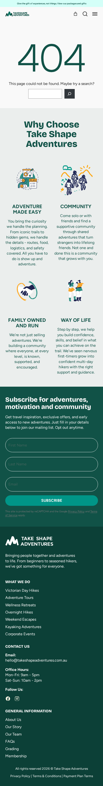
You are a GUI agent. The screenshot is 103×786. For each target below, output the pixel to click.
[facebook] (8, 698)
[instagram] (17, 698)
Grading (12, 749)
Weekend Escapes (20, 619)
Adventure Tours (19, 597)
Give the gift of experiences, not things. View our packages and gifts (51, 3)
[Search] (85, 14)
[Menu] (95, 14)
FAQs (10, 741)
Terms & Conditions (47, 776)
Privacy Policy (76, 511)
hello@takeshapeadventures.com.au (36, 660)
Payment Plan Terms (78, 776)
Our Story (13, 727)
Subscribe (51, 500)
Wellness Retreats (20, 605)
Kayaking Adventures (23, 626)
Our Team (13, 734)
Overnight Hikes (19, 612)
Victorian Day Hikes (22, 590)
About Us (13, 719)
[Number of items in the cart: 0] (75, 14)
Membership (16, 756)
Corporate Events (20, 634)
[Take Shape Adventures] (17, 14)
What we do (17, 582)
